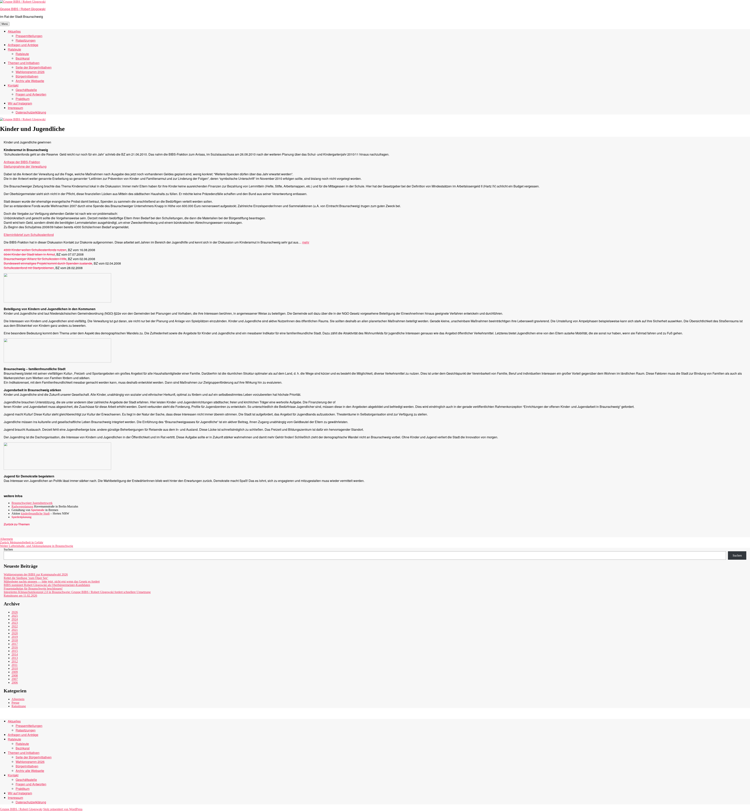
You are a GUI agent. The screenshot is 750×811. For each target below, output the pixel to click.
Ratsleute (14, 49)
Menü (5, 23)
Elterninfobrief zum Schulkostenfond (29, 234)
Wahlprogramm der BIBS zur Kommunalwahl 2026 (36, 574)
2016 (15, 647)
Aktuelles (14, 31)
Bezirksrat (22, 58)
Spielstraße (38, 510)
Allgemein (6, 539)
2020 (15, 633)
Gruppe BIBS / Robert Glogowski (23, 9)
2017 (15, 643)
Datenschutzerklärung (31, 112)
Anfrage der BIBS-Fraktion (22, 162)
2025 (15, 615)
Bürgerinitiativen (27, 76)
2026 (15, 612)
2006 (15, 682)
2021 (15, 629)
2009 (15, 672)
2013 (15, 658)
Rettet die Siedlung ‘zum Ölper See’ (26, 578)
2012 (15, 661)
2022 (15, 626)
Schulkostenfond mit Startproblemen (29, 268)
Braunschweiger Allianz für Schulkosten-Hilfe (35, 259)
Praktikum (22, 99)
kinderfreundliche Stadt (35, 513)
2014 (15, 654)
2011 (15, 665)
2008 (15, 675)
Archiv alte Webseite (30, 81)
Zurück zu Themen (17, 524)
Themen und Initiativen (23, 63)
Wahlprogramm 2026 (30, 72)
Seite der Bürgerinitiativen (34, 67)
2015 (15, 651)
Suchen (8, 549)
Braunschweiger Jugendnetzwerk (32, 503)
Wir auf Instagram (20, 103)
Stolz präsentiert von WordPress (62, 809)
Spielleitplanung (21, 517)
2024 (15, 619)
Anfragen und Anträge (23, 45)
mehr (305, 242)
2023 (15, 622)
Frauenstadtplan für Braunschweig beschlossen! (33, 588)
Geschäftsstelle (26, 90)
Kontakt (13, 85)
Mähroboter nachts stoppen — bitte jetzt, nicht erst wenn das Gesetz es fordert (52, 581)
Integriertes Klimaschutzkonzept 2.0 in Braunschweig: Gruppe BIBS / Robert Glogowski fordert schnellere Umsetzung (77, 592)
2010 (15, 668)
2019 (15, 636)
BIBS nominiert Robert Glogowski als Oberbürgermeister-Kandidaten (47, 585)
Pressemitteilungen (29, 36)
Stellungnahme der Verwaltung (25, 166)
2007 (15, 679)
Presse (15, 702)
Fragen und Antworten (31, 94)
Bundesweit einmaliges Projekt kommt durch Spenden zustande (48, 263)
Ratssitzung (19, 706)
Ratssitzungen (26, 40)
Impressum (15, 108)
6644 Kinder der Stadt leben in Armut (29, 254)
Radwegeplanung (22, 506)
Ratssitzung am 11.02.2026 (20, 595)
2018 (15, 640)
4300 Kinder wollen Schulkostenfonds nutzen (35, 250)
